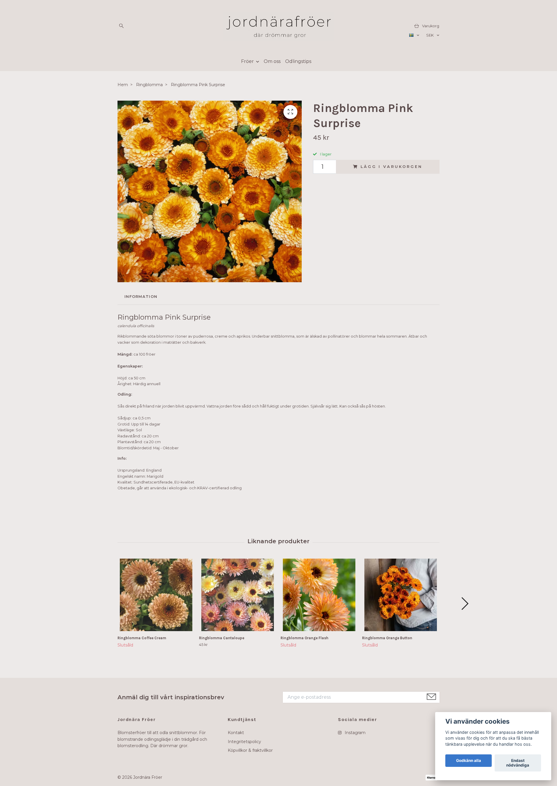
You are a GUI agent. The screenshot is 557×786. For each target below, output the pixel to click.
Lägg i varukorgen (391, 166)
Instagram (354, 732)
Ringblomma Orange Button (387, 638)
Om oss (272, 61)
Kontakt (236, 732)
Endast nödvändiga (517, 763)
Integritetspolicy (244, 741)
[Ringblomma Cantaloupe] (237, 595)
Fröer (247, 61)
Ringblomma (149, 84)
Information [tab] (140, 296)
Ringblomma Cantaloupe (221, 638)
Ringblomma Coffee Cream (141, 638)
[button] (465, 603)
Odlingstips (298, 61)
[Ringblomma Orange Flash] (319, 595)
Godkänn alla (468, 760)
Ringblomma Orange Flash (304, 638)
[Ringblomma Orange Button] (400, 595)
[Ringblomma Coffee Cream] (156, 595)
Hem (122, 84)
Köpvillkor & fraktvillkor (250, 750)
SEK (430, 35)
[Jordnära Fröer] (278, 26)
